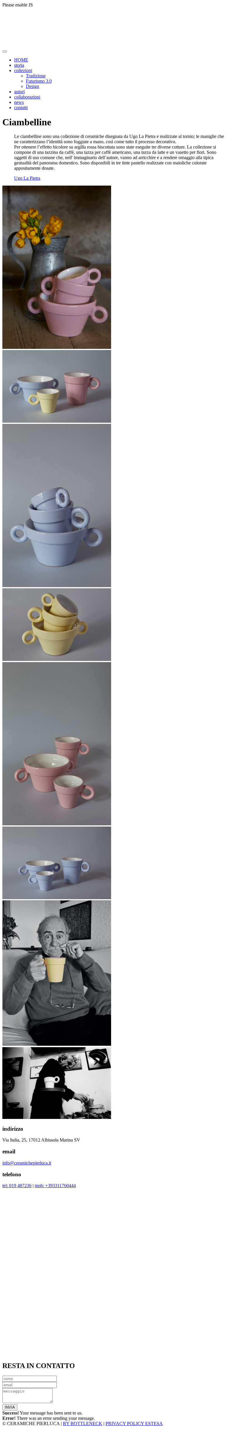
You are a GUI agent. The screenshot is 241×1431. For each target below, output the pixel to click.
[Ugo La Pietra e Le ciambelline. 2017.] (56, 1044)
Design (32, 86)
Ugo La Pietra (27, 178)
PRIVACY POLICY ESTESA (134, 1423)
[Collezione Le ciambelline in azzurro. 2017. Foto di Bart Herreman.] (56, 585)
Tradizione (36, 75)
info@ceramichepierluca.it (26, 1162)
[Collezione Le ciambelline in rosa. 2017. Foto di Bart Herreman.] (56, 347)
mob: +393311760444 (55, 1185)
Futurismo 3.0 (39, 81)
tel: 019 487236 (16, 1185)
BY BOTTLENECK (82, 1423)
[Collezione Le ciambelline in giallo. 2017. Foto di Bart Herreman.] (56, 659)
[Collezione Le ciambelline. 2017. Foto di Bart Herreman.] (56, 421)
